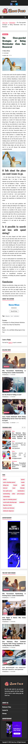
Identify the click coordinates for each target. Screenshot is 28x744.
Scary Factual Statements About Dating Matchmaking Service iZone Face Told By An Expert (14, 418)
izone (12, 316)
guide (23, 485)
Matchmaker (12, 22)
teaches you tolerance (8, 508)
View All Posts (14, 311)
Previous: (13, 322)
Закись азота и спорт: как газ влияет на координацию (6, 445)
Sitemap (4, 713)
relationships (6, 496)
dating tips (8, 316)
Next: (13, 330)
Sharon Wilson (7, 51)
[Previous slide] (23, 427)
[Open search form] (25, 17)
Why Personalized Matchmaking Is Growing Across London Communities (14, 372)
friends (15, 485)
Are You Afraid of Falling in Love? (11, 395)
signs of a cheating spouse (9, 499)
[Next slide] (25, 427)
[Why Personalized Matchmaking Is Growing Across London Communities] (14, 360)
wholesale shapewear (8, 511)
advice (4, 479)
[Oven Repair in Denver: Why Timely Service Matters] (14, 607)
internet (5, 488)
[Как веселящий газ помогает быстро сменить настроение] (14, 657)
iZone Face (5, 22)
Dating (13, 431)
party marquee (20, 494)
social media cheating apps (10, 502)
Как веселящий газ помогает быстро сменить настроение (6, 435)
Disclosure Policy (6, 707)
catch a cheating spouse (9, 482)
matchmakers (16, 316)
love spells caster (7, 491)
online (13, 494)
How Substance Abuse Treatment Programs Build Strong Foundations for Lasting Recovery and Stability (14, 643)
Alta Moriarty (6, 374)
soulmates (21, 502)
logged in (10, 342)
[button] (2, 17)
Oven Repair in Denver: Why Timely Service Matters (6, 465)
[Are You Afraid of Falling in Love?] (14, 384)
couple (22, 482)
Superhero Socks (7, 505)
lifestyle (22, 488)
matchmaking (6, 494)
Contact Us (5, 710)
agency (22, 479)
